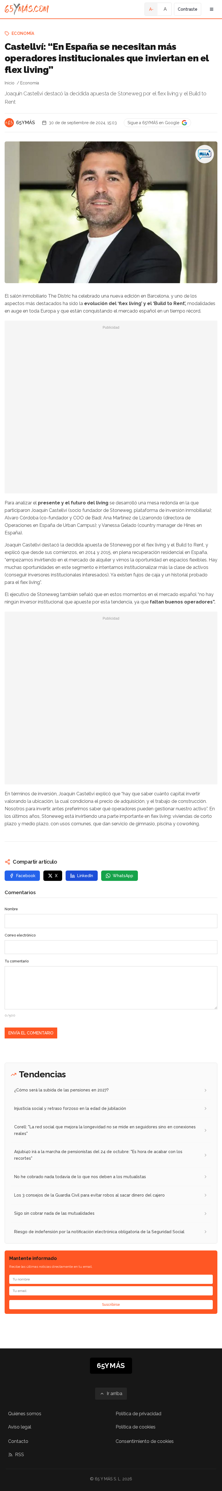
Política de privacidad (138, 1413)
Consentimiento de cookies (145, 1441)
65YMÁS (25, 122)
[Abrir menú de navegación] (211, 9)
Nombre (11, 909)
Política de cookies (136, 1427)
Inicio (9, 83)
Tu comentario (17, 961)
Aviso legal (19, 1427)
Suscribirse (111, 1305)
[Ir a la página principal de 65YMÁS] (27, 9)
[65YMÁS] (9, 122)
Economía (23, 33)
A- (151, 9)
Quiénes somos (24, 1413)
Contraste (187, 9)
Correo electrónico (20, 935)
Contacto (18, 1441)
